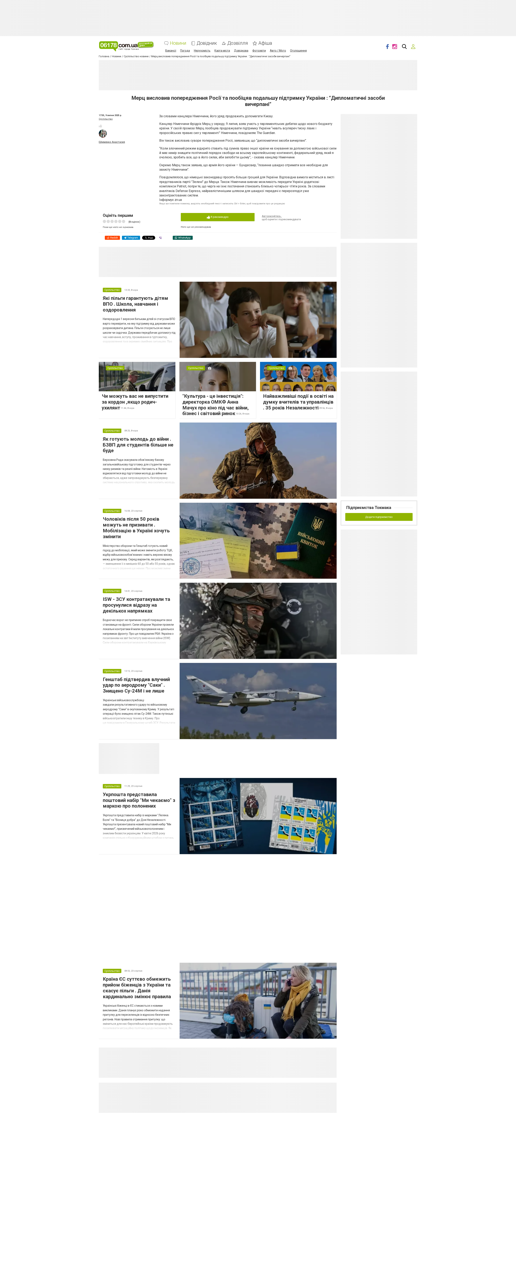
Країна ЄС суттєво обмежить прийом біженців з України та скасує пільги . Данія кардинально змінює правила (137, 987)
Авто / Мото (278, 50)
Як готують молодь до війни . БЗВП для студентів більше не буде (138, 445)
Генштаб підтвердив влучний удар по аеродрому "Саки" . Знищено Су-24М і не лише (136, 685)
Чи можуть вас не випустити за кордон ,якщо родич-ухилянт (135, 402)
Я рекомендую (219, 216)
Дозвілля (237, 43)
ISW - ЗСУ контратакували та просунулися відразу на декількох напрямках (136, 605)
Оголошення (298, 50)
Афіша (265, 43)
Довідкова (241, 50)
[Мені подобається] (100, 126)
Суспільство (106, 119)
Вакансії (170, 50)
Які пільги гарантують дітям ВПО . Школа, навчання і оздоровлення (135, 304)
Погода (185, 50)
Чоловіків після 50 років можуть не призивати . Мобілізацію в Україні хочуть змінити (136, 527)
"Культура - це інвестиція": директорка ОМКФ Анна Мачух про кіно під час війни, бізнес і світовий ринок (215, 404)
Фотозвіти (259, 50)
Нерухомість (202, 50)
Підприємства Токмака (368, 507)
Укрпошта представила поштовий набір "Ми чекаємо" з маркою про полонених (139, 800)
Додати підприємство (379, 516)
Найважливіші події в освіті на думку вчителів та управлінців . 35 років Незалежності (298, 402)
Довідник (207, 43)
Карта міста (222, 50)
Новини (178, 43)
